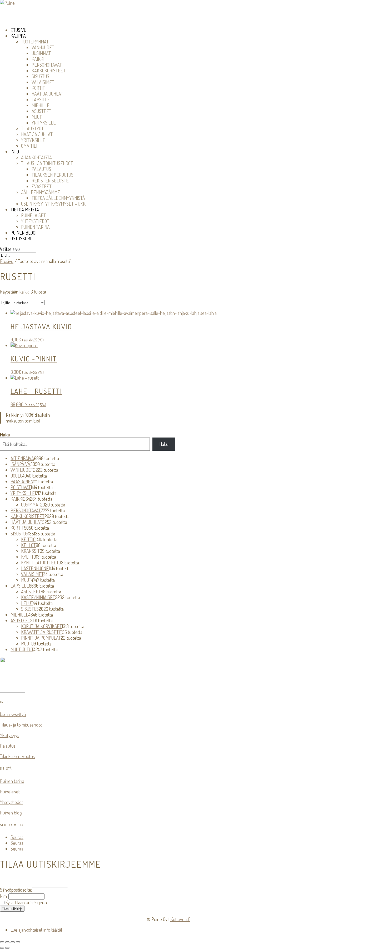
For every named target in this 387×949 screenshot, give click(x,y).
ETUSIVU (18, 30)
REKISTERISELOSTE (50, 180)
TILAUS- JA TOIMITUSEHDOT (47, 163)
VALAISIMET (43, 82)
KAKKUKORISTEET (49, 70)
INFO (15, 152)
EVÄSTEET (42, 186)
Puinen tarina (12, 781)
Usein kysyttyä (13, 714)
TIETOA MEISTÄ (25, 209)
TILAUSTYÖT (32, 128)
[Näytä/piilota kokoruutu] (7, 942)
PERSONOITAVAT (47, 65)
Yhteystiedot (11, 802)
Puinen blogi (11, 813)
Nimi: (4, 896)
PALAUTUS (41, 169)
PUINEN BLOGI (23, 233)
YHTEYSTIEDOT (35, 221)
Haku (5, 435)
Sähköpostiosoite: (16, 890)
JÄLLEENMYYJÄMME (40, 192)
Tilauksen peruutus (17, 756)
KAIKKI (38, 59)
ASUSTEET (41, 111)
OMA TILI (29, 146)
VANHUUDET (43, 47)
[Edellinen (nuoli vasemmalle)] (2, 948)
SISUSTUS (40, 76)
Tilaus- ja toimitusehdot (21, 725)
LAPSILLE (41, 99)
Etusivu (6, 261)
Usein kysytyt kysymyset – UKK (53, 204)
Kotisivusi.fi (180, 919)
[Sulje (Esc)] (18, 942)
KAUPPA (18, 36)
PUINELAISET (33, 215)
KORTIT (38, 88)
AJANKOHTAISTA (36, 157)
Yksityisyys (9, 735)
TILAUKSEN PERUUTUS (52, 175)
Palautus (8, 746)
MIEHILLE (40, 105)
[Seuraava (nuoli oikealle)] (7, 948)
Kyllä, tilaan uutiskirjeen (26, 902)
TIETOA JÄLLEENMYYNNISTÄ (58, 198)
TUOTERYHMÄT (35, 41)
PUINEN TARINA (35, 227)
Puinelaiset (10, 791)
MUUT (37, 117)
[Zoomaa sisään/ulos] (2, 942)
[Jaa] (13, 942)
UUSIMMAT (41, 53)
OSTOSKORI (21, 238)
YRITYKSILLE (44, 123)
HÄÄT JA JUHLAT (47, 94)
